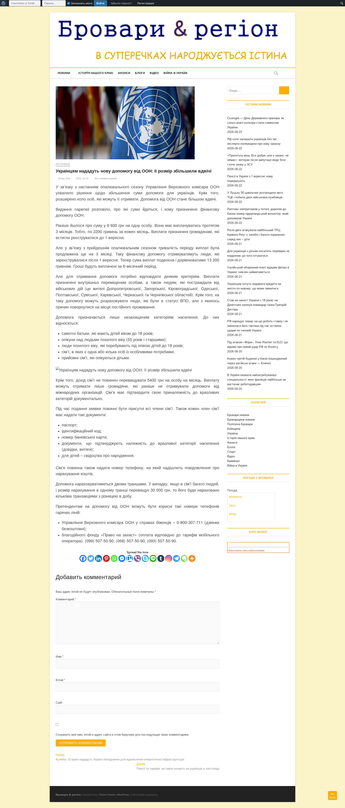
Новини (64, 73)
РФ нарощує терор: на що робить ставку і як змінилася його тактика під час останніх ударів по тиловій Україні (257, 325)
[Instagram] (168, 558)
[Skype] (145, 558)
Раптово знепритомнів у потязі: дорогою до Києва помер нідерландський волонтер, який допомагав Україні (257, 213)
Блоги (140, 73)
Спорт (231, 451)
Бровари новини (238, 415)
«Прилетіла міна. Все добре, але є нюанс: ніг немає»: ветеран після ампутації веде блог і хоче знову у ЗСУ (258, 160)
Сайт (59, 702)
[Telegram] (176, 558)
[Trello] (129, 558)
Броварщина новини (241, 419)
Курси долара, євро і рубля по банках (246, 550)
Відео (154, 73)
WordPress (123, 794)
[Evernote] (184, 558)
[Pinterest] (106, 558)
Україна (232, 433)
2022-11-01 (82, 178)
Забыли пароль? (121, 3)
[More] (191, 558)
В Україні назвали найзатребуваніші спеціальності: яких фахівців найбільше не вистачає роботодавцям (256, 379)
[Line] (153, 558)
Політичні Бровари (240, 424)
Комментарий (66, 599)
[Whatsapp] (114, 558)
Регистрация (145, 3)
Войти (100, 3)
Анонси (124, 73)
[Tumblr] (160, 558)
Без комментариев (105, 178)
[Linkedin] (98, 558)
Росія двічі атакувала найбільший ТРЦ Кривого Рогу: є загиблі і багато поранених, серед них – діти (256, 234)
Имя (59, 656)
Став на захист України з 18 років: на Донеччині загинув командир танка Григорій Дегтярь (256, 304)
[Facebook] (82, 558)
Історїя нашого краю (95, 73)
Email (60, 680)
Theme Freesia (107, 794)
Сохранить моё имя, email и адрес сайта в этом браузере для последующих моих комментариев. (122, 734)
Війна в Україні (175, 73)
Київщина (233, 428)
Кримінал (233, 461)
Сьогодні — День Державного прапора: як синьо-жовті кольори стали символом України (255, 122)
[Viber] (137, 558)
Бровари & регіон (68, 794)
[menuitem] (3, 3)
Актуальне (63, 164)
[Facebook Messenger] (121, 558)
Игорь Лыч (64, 178)
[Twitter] (90, 558)
